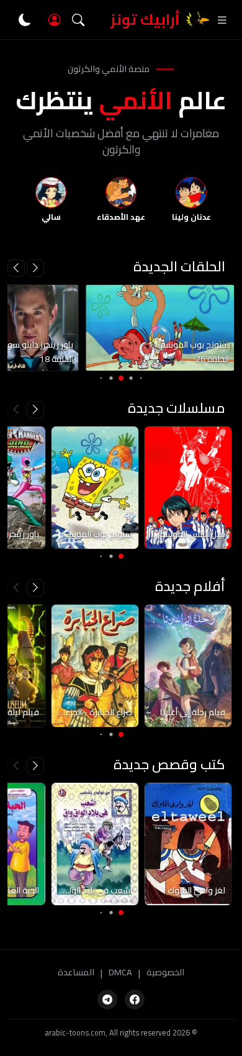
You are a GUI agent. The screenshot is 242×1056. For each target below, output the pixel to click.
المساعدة (76, 972)
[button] (16, 268)
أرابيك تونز (145, 20)
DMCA (120, 972)
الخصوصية (165, 972)
